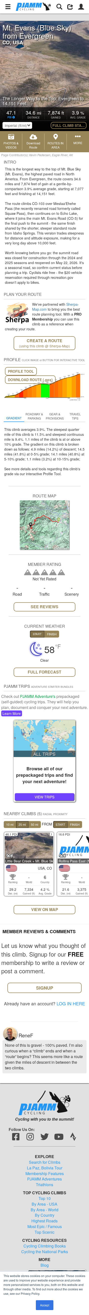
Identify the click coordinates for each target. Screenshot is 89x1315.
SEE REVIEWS (44, 606)
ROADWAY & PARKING (34, 416)
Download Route (33, 145)
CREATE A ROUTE (44, 343)
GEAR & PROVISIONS (55, 416)
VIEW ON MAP (44, 909)
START (60, 824)
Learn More (11, 713)
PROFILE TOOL (21, 371)
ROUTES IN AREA (55, 145)
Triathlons (44, 1184)
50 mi (34, 824)
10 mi (10, 824)
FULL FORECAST (44, 672)
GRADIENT (14, 418)
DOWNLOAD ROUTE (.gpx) (30, 379)
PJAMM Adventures (44, 1179)
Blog (45, 1265)
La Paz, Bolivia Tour (44, 1168)
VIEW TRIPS (44, 796)
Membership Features (44, 1173)
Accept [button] (44, 1305)
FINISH (75, 824)
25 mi (22, 824)
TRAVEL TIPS (75, 416)
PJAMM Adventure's (37, 696)
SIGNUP (44, 988)
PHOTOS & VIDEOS (11, 145)
